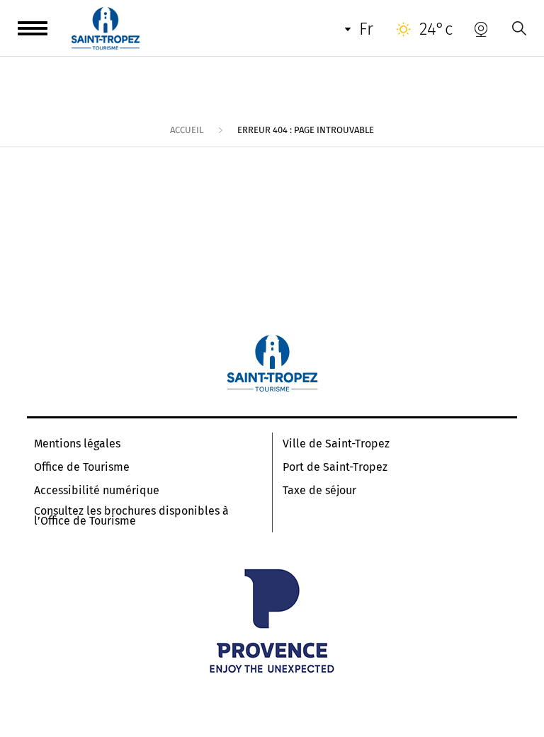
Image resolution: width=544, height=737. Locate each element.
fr (366, 29)
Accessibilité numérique (96, 491)
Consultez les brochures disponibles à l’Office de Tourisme (131, 516)
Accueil (186, 130)
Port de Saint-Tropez (335, 467)
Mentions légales (77, 444)
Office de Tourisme (82, 467)
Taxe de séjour (319, 491)
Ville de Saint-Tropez (336, 444)
